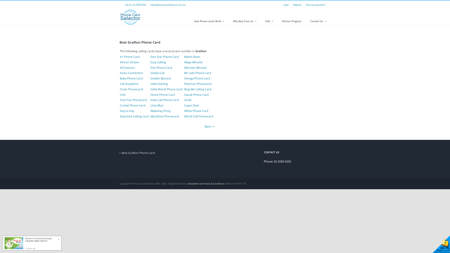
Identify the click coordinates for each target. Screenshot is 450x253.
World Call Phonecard (198, 116)
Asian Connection (131, 73)
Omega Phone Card (197, 78)
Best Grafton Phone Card (138, 153)
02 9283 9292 (139, 4)
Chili (123, 95)
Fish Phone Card (161, 68)
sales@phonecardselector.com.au (168, 4)
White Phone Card (196, 111)
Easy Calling (158, 62)
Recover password (315, 4)
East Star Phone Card (164, 57)
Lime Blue (156, 105)
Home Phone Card (162, 95)
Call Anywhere (129, 84)
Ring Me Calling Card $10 (37, 241)
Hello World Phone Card (166, 89)
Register (297, 4)
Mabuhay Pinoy (160, 111)
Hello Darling (159, 84)
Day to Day (127, 111)
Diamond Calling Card (134, 116)
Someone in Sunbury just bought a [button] (38, 239)
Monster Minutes (195, 68)
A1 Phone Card (130, 57)
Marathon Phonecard (164, 116)
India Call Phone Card (164, 100)
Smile (187, 100)
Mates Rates (192, 57)
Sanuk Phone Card (196, 95)
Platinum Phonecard (197, 84)
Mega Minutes (193, 62)
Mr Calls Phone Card (197, 73)
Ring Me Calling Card (197, 89)
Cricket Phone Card (132, 105)
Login (286, 4)
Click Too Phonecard (133, 100)
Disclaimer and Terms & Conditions (206, 183)
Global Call (157, 73)
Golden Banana (160, 78)
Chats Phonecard (131, 89)
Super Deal (191, 105)
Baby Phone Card (131, 78)
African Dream (129, 62)
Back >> (210, 126)
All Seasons (127, 68)
